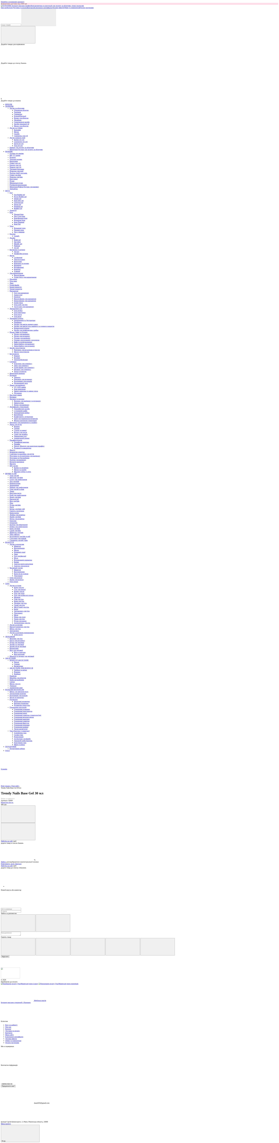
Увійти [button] (3, 862)
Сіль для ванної (20, 589)
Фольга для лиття (20, 432)
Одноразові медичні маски (24, 717)
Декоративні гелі (20, 436)
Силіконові (18, 257)
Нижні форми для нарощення (25, 301)
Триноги (17, 377)
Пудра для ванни (20, 621)
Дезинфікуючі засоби (22, 409)
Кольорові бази (19, 220)
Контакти (30, 8)
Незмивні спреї (19, 552)
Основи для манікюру (22, 338)
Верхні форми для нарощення (25, 299)
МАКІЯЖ (9, 151)
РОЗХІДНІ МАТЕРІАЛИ (14, 690)
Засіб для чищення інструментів (26, 419)
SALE (7, 750)
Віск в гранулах (20, 652)
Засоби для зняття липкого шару (26, 324)
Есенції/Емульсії (20, 116)
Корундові (18, 261)
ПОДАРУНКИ (10, 747)
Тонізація (17, 112)
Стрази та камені (20, 430)
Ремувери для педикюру (23, 379)
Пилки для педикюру (22, 336)
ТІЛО (7, 584)
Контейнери (18, 415)
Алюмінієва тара (20, 733)
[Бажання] (139, 53)
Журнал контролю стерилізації (25, 421)
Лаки (16, 554)
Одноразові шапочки (22, 719)
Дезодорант (18, 576)
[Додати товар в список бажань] (18, 831)
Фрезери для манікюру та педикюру (27, 401)
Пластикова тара (20, 743)
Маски (16, 132)
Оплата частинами (87, 8)
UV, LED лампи (20, 387)
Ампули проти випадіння (23, 564)
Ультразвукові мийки (21, 413)
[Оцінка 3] (88, 946)
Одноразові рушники (22, 709)
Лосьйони (17, 120)
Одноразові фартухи (21, 723)
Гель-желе (17, 316)
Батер (16, 609)
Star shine (17, 242)
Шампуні (17, 546)
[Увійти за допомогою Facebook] (18, 923)
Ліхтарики (18, 393)
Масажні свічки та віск (22, 472)
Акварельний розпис (22, 438)
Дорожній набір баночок (23, 741)
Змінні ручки (19, 403)
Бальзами (17, 130)
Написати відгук (7, 802)
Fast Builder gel (19, 195)
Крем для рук (19, 587)
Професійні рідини (21, 254)
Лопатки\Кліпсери (21, 360)
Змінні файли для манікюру (24, 344)
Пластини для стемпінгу (23, 364)
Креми (16, 562)
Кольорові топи (20, 228)
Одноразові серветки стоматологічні (27, 715)
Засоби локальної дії (21, 124)
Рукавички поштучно (22, 705)
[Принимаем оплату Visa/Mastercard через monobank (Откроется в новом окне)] (58, 984)
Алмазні (17, 271)
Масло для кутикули (21, 352)
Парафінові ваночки (21, 442)
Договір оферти (58, 8)
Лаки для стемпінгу (21, 366)
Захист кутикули (20, 371)
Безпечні (17, 269)
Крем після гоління (21, 574)
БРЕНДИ (8, 104)
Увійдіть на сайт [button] (7, 841)
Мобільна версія (40, 1000)
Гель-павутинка (20, 312)
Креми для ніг (19, 591)
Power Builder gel (20, 197)
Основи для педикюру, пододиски (26, 340)
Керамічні (17, 265)
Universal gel (18, 203)
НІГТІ (7, 191)
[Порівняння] (18, 34)
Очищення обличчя (21, 110)
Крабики (17, 674)
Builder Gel (18, 208)
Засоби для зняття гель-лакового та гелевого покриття (34, 326)
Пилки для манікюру (22, 334)
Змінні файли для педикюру (24, 346)
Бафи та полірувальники (23, 342)
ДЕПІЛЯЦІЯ (10, 637)
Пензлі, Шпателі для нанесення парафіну (29, 446)
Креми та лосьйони (21, 468)
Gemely (16, 236)
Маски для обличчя (21, 126)
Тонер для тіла (19, 619)
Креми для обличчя (21, 118)
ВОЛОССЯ (9, 542)
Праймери (18, 322)
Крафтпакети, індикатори (23, 417)
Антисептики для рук (22, 623)
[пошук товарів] (38, 17)
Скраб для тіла (19, 605)
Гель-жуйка (18, 311)
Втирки (17, 426)
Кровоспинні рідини (21, 328)
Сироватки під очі (20, 142)
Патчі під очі (18, 144)
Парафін (17, 444)
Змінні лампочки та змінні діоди (26, 391)
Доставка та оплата (20, 8)
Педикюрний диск (21, 383)
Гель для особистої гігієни (23, 595)
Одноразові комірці (21, 727)
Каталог (10, 8)
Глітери (17, 428)
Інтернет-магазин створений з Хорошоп (16, 1002)
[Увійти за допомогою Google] (53, 923)
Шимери (17, 597)
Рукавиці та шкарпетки (22, 448)
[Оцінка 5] (157, 946)
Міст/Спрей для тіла (21, 607)
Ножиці (17, 356)
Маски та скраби (20, 470)
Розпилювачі (18, 737)
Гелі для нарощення (21, 293)
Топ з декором (19, 232)
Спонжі (17, 664)
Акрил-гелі (18, 295)
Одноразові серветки (22, 721)
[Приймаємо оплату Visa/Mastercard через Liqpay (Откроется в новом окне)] (19, 984)
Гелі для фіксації (20, 556)
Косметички (18, 666)
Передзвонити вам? (8, 1086)
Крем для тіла (19, 601)
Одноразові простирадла (23, 711)
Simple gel (17, 199)
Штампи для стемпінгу (22, 369)
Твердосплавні (19, 259)
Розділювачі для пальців (23, 381)
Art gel (16, 248)
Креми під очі (19, 140)
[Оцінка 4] (122, 946)
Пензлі (16, 662)
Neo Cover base (19, 216)
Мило (16, 615)
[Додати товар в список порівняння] (18, 814)
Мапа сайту (9, 1035)
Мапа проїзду (6, 1124)
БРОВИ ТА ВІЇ (10, 474)
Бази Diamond (19, 222)
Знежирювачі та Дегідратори (24, 320)
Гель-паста (18, 314)
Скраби (17, 134)
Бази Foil (17, 224)
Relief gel (17, 240)
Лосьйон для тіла (20, 603)
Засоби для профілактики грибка (26, 330)
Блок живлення (19, 389)
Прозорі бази (19, 214)
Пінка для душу (20, 617)
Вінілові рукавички (21, 703)
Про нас (4, 8)
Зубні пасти (18, 635)
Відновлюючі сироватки (23, 560)
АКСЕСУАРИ (10, 658)
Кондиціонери (19, 548)
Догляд (16, 252)
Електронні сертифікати (43, 8)
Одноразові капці (20, 713)
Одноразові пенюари (22, 725)
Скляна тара (18, 735)
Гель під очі (18, 146)
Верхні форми (19, 275)
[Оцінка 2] (53, 946)
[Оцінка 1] (18, 946)
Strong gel (17, 204)
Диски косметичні (20, 729)
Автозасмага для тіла (22, 611)
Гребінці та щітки (20, 670)
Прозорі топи (19, 230)
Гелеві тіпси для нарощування (25, 277)
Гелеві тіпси (18, 303)
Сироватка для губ (21, 136)
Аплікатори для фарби (22, 739)
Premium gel (18, 206)
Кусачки (17, 358)
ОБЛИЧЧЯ (9, 106)
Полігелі (17, 297)
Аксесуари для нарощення (24, 307)
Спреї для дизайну (21, 434)
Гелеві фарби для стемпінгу (24, 367)
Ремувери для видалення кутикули (27, 350)
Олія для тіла (19, 599)
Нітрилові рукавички (22, 701)
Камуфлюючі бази (20, 218)
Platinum (17, 246)
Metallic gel (18, 244)
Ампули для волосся (21, 566)
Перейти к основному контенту (12, 2)
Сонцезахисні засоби (22, 122)
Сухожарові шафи (20, 411)
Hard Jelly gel (19, 201)
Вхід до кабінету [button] (11, 1025)
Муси (16, 558)
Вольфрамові (19, 267)
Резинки (17, 672)
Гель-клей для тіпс (21, 305)
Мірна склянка (19, 745)
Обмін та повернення (72, 8)
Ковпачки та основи (21, 263)
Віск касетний (19, 654)
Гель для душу (19, 593)
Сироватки (18, 114)
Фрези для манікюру (21, 405)
